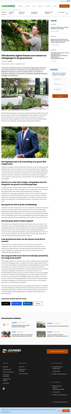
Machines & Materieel (22, 12)
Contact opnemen (23, 373)
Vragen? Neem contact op (56, 351)
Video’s (33, 6)
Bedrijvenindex (64, 6)
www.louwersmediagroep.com (60, 402)
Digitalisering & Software (49, 12)
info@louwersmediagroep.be (60, 394)
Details (59, 410)
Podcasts (27, 6)
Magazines (20, 6)
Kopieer (38, 303)
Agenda (55, 6)
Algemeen (4, 12)
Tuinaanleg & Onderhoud (34, 12)
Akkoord (66, 410)
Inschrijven (60, 96)
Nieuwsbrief (47, 6)
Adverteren (40, 6)
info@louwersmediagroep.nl (60, 374)
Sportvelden (61, 12)
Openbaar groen (11, 12)
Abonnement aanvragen (22, 370)
